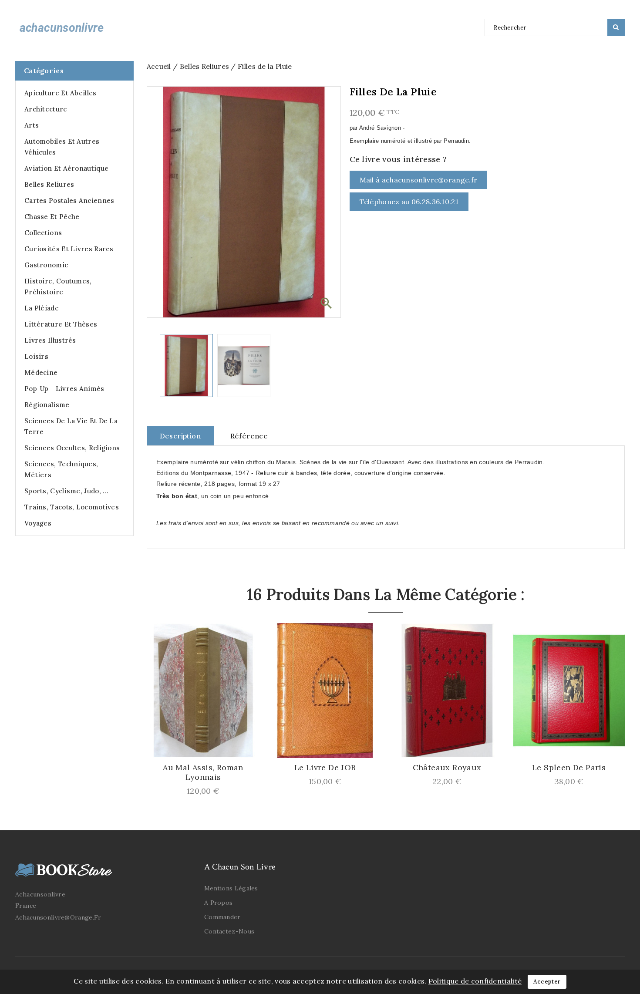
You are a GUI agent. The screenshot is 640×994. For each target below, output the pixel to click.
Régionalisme (47, 405)
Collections (43, 233)
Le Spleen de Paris (569, 767)
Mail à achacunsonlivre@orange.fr (419, 179)
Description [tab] (180, 435)
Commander (222, 917)
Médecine (40, 372)
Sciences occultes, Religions (72, 448)
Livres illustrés (50, 340)
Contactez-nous (229, 931)
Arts (31, 125)
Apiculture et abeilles (60, 93)
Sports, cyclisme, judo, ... (66, 491)
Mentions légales (231, 888)
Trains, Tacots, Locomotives (71, 507)
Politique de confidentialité (475, 981)
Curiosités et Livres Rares (69, 249)
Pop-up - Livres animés (64, 388)
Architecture (45, 109)
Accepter (546, 981)
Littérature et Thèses (60, 324)
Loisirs (36, 356)
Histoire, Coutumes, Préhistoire (58, 286)
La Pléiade (41, 308)
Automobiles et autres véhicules (61, 146)
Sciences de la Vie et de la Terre (71, 426)
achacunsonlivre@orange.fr (58, 917)
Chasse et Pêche (52, 216)
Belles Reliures (49, 184)
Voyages (37, 523)
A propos (218, 902)
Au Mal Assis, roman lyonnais (203, 772)
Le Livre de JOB (325, 767)
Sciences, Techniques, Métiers (61, 469)
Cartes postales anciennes (69, 200)
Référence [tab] (249, 435)
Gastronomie (46, 265)
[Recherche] (616, 27)
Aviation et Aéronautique (66, 168)
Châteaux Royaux (447, 767)
